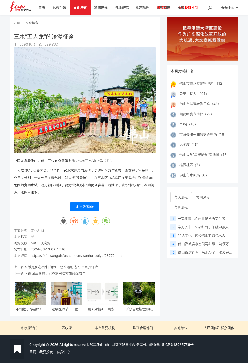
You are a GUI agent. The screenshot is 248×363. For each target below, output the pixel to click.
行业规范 (122, 7)
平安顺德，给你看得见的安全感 (201, 218)
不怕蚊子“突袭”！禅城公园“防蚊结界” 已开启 (31, 309)
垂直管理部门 (143, 328)
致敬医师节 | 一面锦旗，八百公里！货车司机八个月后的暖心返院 (67, 309)
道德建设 (101, 7)
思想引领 (59, 7)
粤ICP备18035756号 (177, 344)
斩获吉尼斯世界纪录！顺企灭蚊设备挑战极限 (139, 309)
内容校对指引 (188, 7)
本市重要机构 (105, 328)
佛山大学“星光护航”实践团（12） (204, 155)
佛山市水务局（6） (194, 175)
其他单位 (180, 328)
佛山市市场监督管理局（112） (202, 83)
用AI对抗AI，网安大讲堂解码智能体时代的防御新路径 (103, 309)
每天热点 (181, 197)
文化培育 (80, 7)
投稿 (181, 7)
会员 (228, 7)
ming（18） (188, 124)
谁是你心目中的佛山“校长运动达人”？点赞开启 (63, 267)
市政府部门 (29, 328)
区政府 (67, 328)
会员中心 (63, 352)
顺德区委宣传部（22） (196, 114)
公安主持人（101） (194, 93)
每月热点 (181, 207)
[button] (172, 39)
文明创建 (163, 7)
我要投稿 (46, 352)
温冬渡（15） (189, 144)
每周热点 (203, 197)
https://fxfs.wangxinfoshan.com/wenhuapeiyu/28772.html (76, 255)
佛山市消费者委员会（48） (200, 104)
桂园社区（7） (190, 165)
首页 (42, 7)
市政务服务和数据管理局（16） (203, 134)
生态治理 (142, 7)
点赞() (86, 207)
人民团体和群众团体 (219, 328)
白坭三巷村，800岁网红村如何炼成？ (56, 273)
